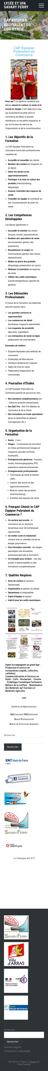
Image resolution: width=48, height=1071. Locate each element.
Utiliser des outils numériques (22, 277)
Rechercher (9, 735)
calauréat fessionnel (24, 714)
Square (33, 1061)
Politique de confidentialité (17, 1051)
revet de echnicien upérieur (24, 724)
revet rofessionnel (24, 719)
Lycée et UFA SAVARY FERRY (16, 5)
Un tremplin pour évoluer (20, 559)
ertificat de (24, 706)
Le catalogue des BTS (24, 858)
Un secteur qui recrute (18, 520)
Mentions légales (12, 1047)
